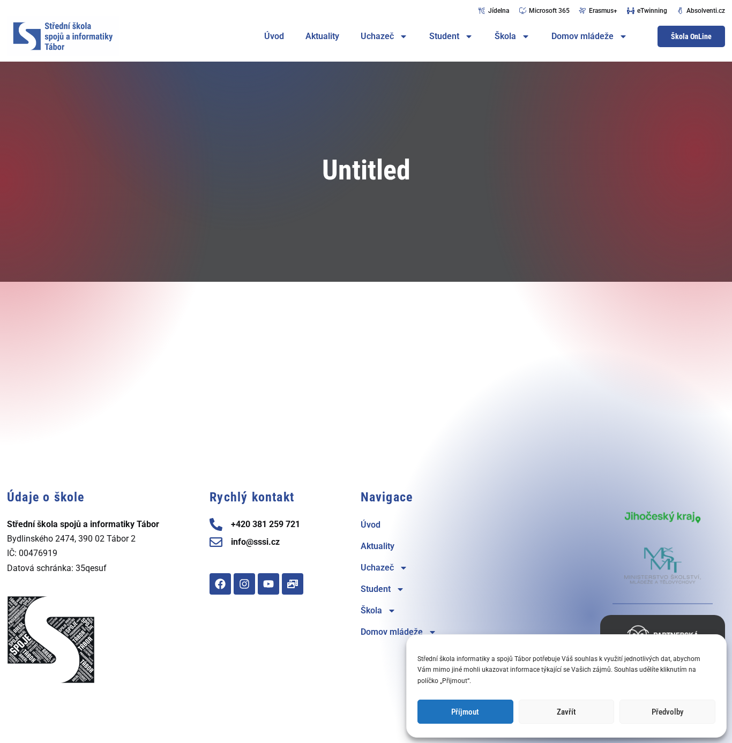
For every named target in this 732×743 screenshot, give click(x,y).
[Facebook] (220, 584)
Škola (505, 36)
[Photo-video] (292, 584)
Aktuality (322, 36)
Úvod (274, 36)
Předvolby (667, 712)
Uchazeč (377, 36)
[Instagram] (244, 584)
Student (444, 36)
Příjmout (465, 712)
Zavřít (566, 712)
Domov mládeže (582, 36)
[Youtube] (268, 584)
